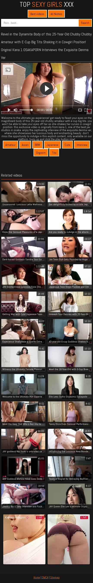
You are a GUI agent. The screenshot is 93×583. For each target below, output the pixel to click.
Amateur (10, 145)
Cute (67, 145)
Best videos (37, 14)
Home (37, 577)
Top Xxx (47, 4)
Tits (54, 153)
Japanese (52, 145)
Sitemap (55, 577)
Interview (82, 145)
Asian (25, 145)
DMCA (45, 577)
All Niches (56, 14)
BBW (37, 145)
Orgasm (41, 153)
